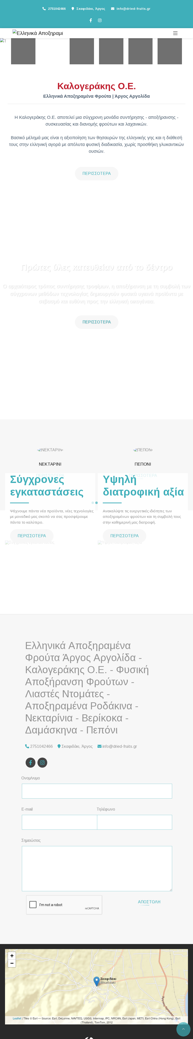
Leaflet (17, 1018)
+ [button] (12, 956)
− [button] (12, 963)
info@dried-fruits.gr (134, 9)
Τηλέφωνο (105, 809)
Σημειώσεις (31, 840)
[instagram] (99, 20)
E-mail (27, 809)
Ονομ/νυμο (30, 778)
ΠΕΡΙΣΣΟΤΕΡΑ (96, 173)
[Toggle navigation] (175, 33)
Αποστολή (149, 902)
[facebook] (90, 20)
